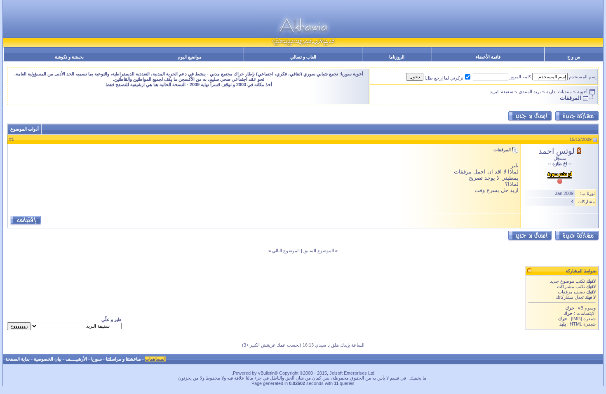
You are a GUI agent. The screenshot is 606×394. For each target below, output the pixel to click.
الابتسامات (586, 313)
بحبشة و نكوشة (69, 56)
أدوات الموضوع (24, 129)
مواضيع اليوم (190, 56)
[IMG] (576, 318)
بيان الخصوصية (47, 358)
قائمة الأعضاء (488, 56)
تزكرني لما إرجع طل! (444, 77)
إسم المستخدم (583, 76)
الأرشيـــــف (76, 358)
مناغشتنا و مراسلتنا (123, 358)
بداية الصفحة (17, 358)
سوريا (96, 358)
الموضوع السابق (318, 250)
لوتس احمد (556, 151)
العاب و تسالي (303, 56)
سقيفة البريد (501, 91)
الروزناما (396, 56)
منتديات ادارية (559, 91)
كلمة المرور (520, 76)
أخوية (582, 91)
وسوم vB (586, 307)
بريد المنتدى (530, 91)
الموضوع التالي (286, 250)
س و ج (573, 56)
